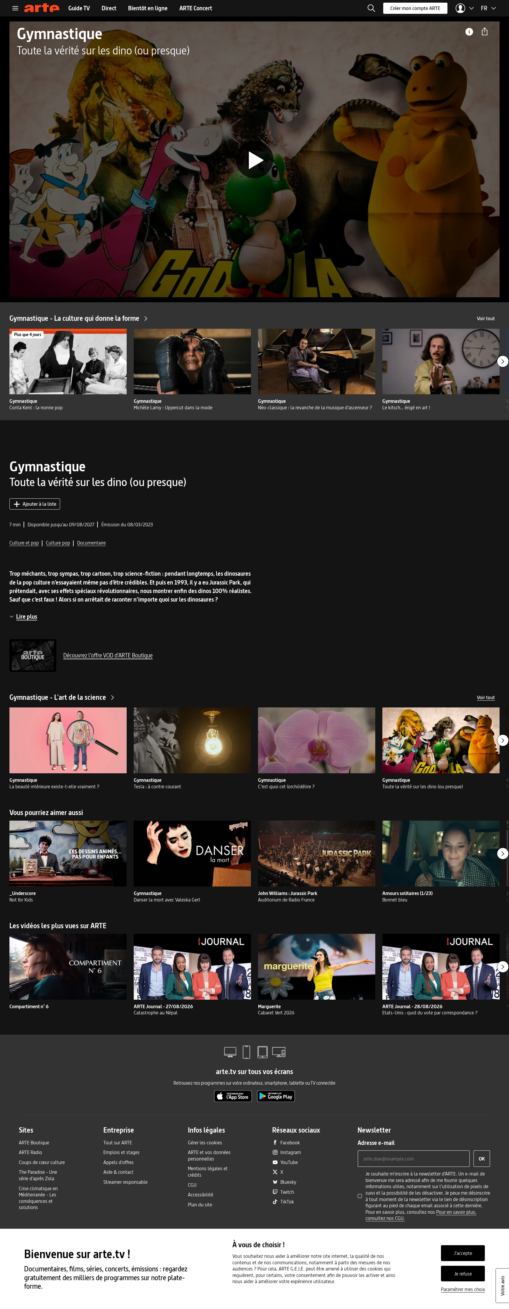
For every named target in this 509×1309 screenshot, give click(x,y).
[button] (371, 8)
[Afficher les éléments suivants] (503, 361)
